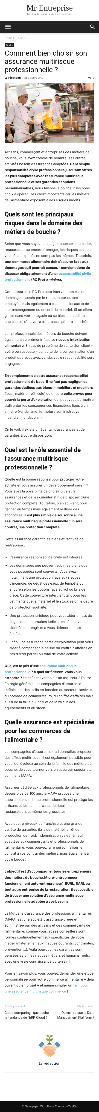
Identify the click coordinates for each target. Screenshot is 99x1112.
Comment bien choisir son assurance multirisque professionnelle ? (46, 61)
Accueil (9, 38)
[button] (7, 27)
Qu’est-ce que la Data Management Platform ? (75, 1015)
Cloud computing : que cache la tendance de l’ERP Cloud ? (27, 1015)
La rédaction (13, 77)
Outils (22, 38)
